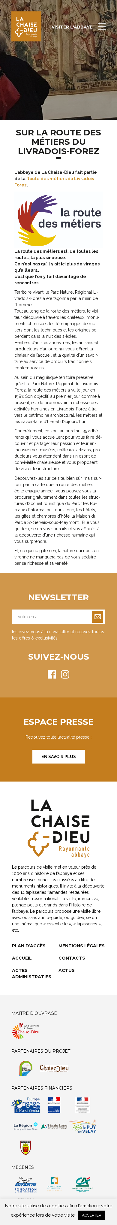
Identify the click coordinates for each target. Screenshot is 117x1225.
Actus (66, 970)
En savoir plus (58, 756)
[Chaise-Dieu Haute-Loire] (26, 26)
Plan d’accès (29, 945)
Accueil (22, 958)
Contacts (71, 958)
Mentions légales (81, 945)
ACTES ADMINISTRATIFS (31, 973)
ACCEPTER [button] (91, 1215)
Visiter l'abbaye (72, 27)
